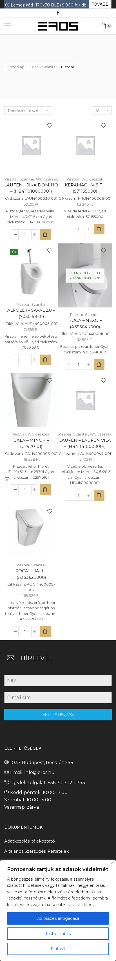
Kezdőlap (15, 67)
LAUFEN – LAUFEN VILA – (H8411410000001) (85, 443)
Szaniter (49, 67)
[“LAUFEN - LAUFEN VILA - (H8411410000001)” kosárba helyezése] (99, 495)
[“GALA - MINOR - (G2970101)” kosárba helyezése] (45, 489)
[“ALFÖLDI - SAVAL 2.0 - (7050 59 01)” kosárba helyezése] (45, 360)
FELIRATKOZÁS (58, 714)
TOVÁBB (100, 4)
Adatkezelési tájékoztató (29, 841)
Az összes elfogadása (58, 918)
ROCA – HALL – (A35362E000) (31, 574)
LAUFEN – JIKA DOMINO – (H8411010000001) (31, 188)
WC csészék (47, 179)
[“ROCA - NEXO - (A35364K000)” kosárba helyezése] (99, 364)
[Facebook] (58, 13)
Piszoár (11, 179)
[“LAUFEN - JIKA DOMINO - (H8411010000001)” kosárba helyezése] (45, 234)
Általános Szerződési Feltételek (36, 851)
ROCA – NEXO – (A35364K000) (85, 323)
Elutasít (58, 948)
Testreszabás (58, 933)
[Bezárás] (112, 862)
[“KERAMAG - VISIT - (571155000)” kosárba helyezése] (99, 229)
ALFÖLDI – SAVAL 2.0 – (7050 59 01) (31, 313)
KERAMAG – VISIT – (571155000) (85, 188)
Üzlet (33, 67)
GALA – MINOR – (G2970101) (31, 443)
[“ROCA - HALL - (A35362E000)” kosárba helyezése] (45, 631)
